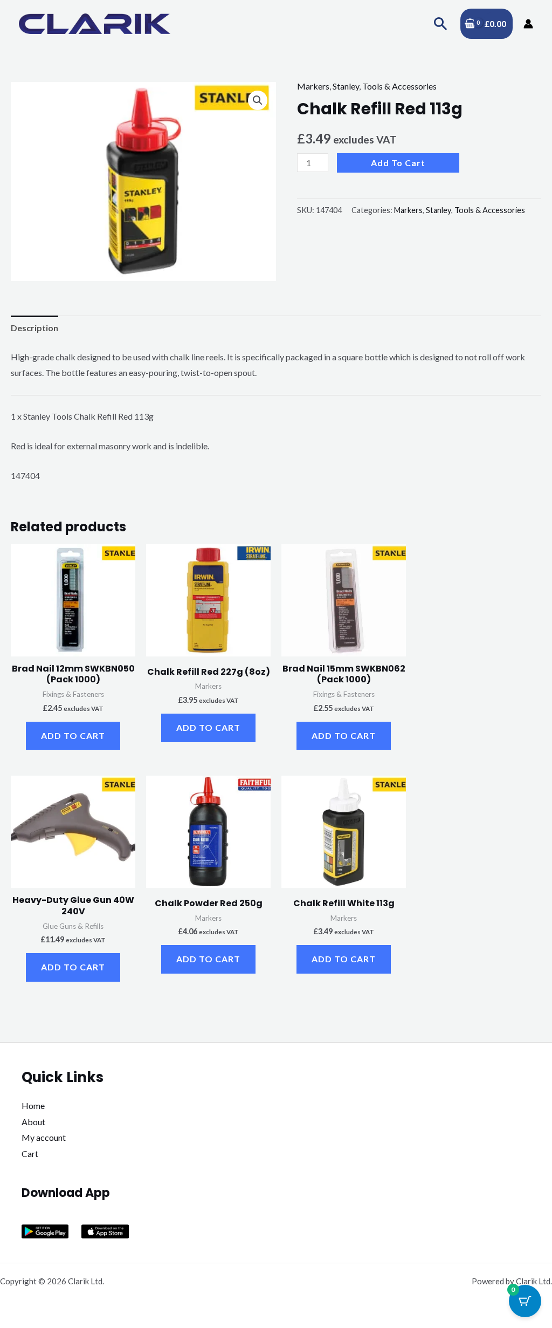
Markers (313, 86)
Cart (30, 1153)
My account (44, 1137)
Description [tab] (34, 328)
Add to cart (398, 163)
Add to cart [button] (73, 735)
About (33, 1122)
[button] (441, 23)
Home (33, 1105)
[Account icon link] (528, 24)
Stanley (346, 86)
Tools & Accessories (399, 86)
